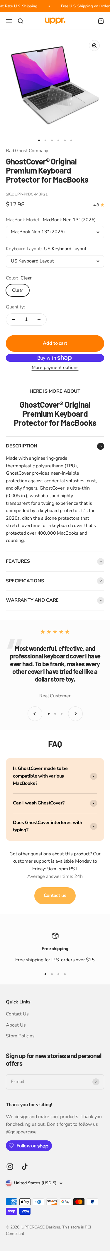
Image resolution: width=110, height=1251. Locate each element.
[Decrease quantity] (13, 319)
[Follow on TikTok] (25, 1167)
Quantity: (15, 307)
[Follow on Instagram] (10, 1167)
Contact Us (17, 1014)
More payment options (55, 367)
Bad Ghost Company (27, 150)
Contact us (55, 895)
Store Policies (20, 1036)
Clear (17, 290)
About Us (16, 1025)
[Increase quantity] (39, 319)
